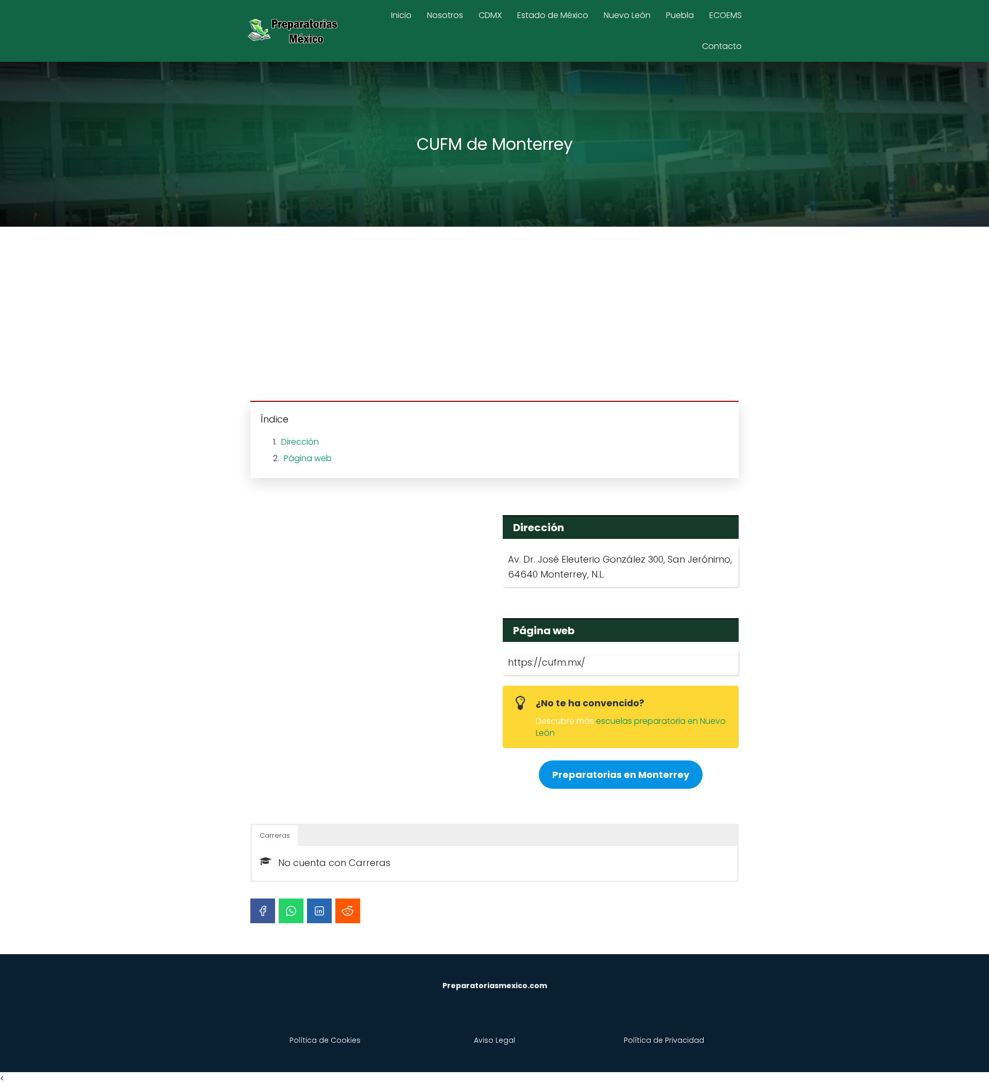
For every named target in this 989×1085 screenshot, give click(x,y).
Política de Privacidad (664, 1040)
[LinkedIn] (319, 910)
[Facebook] (262, 910)
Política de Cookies (325, 1040)
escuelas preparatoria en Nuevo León (631, 726)
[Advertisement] (494, 315)
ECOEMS (725, 15)
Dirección (300, 442)
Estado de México (552, 15)
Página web (308, 458)
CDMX (490, 15)
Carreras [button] (275, 835)
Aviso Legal (494, 1040)
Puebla (680, 15)
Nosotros (445, 15)
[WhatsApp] (291, 910)
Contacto (722, 46)
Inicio (401, 15)
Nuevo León (627, 15)
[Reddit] (347, 910)
